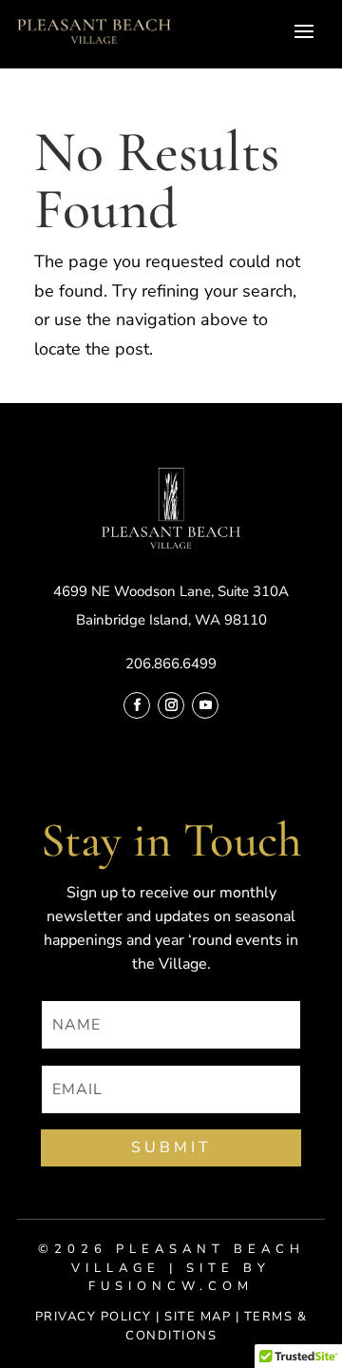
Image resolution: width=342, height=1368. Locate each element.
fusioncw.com (171, 1286)
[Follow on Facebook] (137, 705)
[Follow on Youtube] (205, 705)
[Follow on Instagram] (171, 705)
